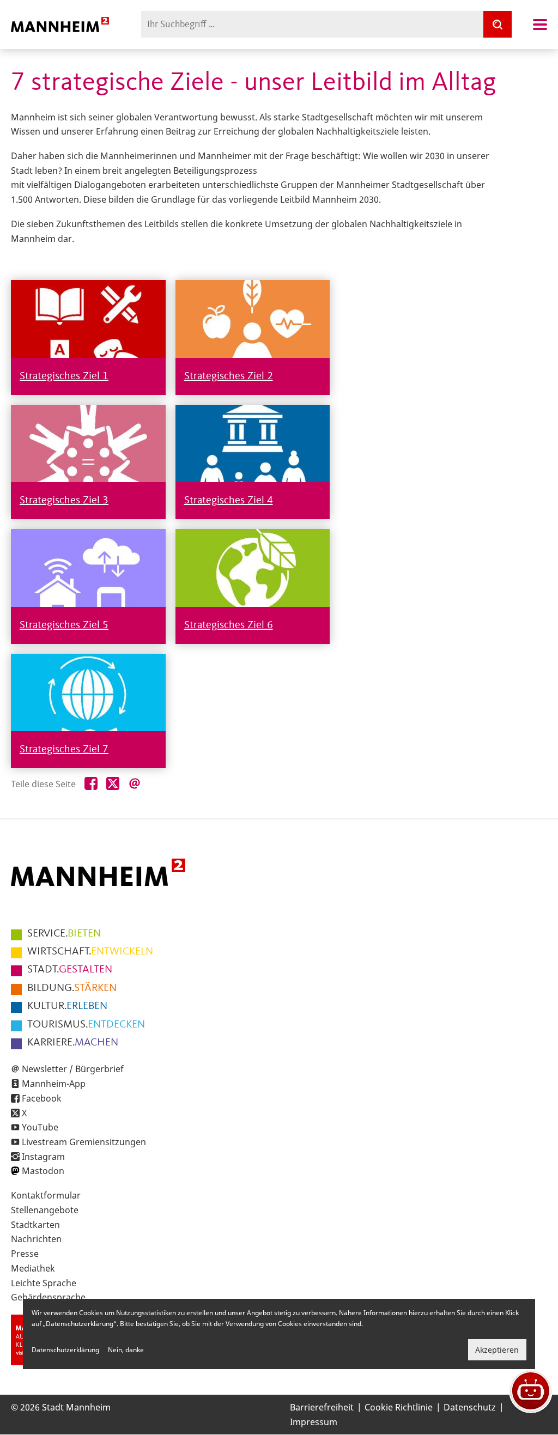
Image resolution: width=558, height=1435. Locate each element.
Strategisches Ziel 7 (64, 749)
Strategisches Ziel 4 (228, 500)
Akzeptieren (497, 1350)
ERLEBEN (67, 1006)
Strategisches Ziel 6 (228, 625)
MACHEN (72, 1042)
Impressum (313, 1422)
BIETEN (64, 933)
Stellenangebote (44, 1210)
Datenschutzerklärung (65, 1349)
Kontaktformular (46, 1195)
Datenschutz (470, 1407)
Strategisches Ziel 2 (228, 376)
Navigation (540, 24)
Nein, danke (126, 1349)
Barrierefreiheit (322, 1407)
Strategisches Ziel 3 (64, 500)
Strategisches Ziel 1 (64, 376)
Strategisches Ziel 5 (64, 625)
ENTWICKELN (90, 951)
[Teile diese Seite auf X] (112, 784)
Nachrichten (36, 1239)
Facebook (42, 1098)
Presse (25, 1254)
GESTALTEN (69, 969)
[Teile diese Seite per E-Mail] (134, 784)
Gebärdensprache (48, 1297)
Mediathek (33, 1268)
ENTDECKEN (86, 1024)
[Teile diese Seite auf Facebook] (91, 784)
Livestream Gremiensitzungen (84, 1142)
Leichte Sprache (43, 1283)
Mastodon (43, 1171)
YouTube (40, 1127)
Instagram (43, 1157)
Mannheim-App (54, 1084)
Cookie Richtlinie (399, 1407)
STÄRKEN (72, 988)
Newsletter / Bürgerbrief (73, 1069)
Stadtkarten (35, 1225)
